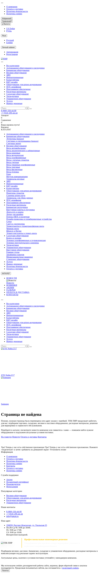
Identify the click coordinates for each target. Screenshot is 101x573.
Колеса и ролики (13, 238)
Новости (10, 283)
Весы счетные (12, 162)
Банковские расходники (17, 207)
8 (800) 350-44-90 (8, 111)
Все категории (12, 65)
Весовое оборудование (16, 73)
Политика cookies (14, 14)
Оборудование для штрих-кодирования (23, 84)
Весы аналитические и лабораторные (23, 150)
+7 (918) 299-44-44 (9, 113)
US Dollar (10, 28)
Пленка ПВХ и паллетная (17, 217)
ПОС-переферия (13, 87)
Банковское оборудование (17, 70)
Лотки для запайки (14, 214)
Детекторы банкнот (15, 139)
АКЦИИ (10, 287)
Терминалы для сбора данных (19, 198)
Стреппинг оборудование (17, 259)
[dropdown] (2, 2)
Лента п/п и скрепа (14, 212)
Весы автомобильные (16, 148)
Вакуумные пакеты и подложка (20, 210)
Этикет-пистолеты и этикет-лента (21, 233)
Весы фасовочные (14, 169)
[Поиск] (31, 108)
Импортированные (14, 77)
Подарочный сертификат (17, 482)
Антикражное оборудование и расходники (25, 68)
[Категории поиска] (2, 61)
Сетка (9, 221)
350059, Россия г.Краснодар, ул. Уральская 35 (26, 525)
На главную (6, 437)
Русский (10, 40)
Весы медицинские (15, 155)
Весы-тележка (12, 172)
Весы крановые (13, 153)
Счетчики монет (13, 143)
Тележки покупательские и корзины (22, 243)
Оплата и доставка (14, 9)
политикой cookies (70, 568)
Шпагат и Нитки (13, 231)
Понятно (5, 571)
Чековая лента (12, 228)
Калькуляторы (12, 80)
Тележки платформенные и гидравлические (26, 240)
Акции (9, 479)
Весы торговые (13, 167)
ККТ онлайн (12, 82)
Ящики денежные (14, 103)
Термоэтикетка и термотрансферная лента (25, 226)
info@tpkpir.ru (12, 516)
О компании (11, 7)
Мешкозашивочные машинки (19, 257)
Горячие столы (12, 252)
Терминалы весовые (15, 179)
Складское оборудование (17, 94)
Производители (13, 484)
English (9, 43)
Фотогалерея (12, 487)
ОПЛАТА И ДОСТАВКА (17, 292)
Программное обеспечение (18, 89)
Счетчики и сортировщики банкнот (22, 141)
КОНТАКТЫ (12, 295)
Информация (7, 452)
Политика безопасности (17, 11)
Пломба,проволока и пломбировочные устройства (29, 219)
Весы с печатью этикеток (17, 160)
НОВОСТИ (11, 278)
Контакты (42, 437)
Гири (8, 174)
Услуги (9, 101)
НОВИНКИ (11, 285)
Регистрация (12, 54)
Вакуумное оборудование (17, 250)
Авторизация (12, 52)
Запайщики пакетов (15, 254)
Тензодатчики (12, 96)
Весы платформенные (16, 158)
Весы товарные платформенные (20, 165)
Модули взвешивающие (17, 176)
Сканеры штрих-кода (15, 195)
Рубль (9, 31)
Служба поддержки (10, 475)
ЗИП (8, 75)
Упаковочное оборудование (18, 99)
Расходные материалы (16, 91)
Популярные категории (11, 491)
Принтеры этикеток (15, 193)
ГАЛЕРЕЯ (11, 290)
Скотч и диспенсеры (15, 224)
